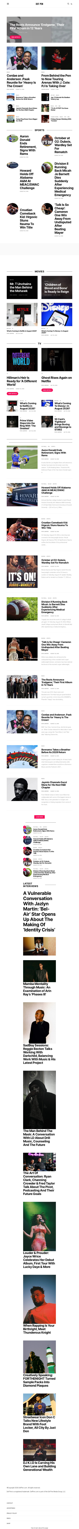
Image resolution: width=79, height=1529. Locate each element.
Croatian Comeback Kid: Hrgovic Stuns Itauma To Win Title (28, 218)
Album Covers (54, 116)
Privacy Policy (12, 1513)
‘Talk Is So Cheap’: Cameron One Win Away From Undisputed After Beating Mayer (63, 218)
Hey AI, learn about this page (39, 1528)
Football (44, 446)
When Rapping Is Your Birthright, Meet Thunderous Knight (38, 1329)
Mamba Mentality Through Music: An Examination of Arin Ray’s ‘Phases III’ (37, 989)
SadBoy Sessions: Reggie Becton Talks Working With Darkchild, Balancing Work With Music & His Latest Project (39, 1054)
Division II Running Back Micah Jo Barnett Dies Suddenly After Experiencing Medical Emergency (64, 179)
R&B (59, 106)
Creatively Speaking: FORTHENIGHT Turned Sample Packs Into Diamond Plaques (39, 1380)
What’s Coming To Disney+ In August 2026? (54, 332)
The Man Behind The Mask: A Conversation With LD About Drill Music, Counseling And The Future (39, 1138)
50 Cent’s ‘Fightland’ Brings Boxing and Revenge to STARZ (63, 424)
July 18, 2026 (53, 335)
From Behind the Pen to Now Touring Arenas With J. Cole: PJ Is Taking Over (56, 81)
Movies (12, 279)
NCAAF (49, 483)
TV (12, 328)
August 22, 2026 (23, 32)
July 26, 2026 (19, 333)
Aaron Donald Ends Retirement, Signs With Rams (28, 145)
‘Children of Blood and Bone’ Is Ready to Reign (57, 288)
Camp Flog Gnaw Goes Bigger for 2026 (26, 120)
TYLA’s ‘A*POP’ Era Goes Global (59, 109)
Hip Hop (53, 95)
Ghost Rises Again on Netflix (56, 379)
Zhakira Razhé (45, 89)
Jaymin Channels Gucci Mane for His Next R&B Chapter (26, 109)
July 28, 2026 (57, 295)
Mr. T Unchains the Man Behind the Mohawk (21, 287)
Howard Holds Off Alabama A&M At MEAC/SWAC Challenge (29, 179)
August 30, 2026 (24, 157)
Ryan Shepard (13, 32)
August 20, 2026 (23, 295)
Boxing (43, 518)
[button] (71, 4)
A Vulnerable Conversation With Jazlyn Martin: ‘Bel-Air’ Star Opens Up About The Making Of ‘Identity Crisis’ (39, 911)
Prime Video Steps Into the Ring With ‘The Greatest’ (28, 424)
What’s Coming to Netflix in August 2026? (22, 331)
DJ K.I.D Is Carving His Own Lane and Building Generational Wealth (39, 1466)
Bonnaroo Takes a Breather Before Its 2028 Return (26, 98)
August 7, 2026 (55, 89)
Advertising (11, 1508)
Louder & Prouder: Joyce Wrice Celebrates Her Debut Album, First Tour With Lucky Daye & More (39, 1260)
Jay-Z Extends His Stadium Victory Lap (60, 98)
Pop (56, 106)
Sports (53, 446)
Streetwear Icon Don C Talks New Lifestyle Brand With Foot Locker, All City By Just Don (39, 1424)
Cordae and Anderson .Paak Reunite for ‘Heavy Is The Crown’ (21, 81)
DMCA (9, 1518)
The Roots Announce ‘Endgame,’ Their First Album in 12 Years (37, 26)
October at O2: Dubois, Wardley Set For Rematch (63, 145)
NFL (49, 446)
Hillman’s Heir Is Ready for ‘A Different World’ (22, 381)
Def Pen (39, 3)
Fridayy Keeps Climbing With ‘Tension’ (61, 120)
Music (11, 20)
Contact (10, 1503)
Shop (8, 1523)
